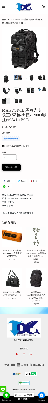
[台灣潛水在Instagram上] (24, 355)
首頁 (4, 19)
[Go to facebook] (41, 395)
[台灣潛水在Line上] (31, 355)
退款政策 (32, 390)
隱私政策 (24, 390)
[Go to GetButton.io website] (41, 400)
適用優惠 (6, 133)
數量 (4, 152)
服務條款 (15, 390)
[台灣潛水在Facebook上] (17, 355)
